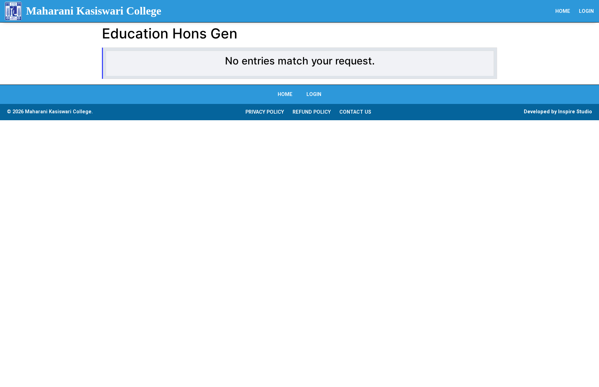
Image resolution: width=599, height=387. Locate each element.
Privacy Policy (264, 112)
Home (562, 11)
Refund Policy (312, 112)
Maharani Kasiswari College (93, 11)
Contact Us (355, 112)
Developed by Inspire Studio (558, 112)
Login (586, 11)
